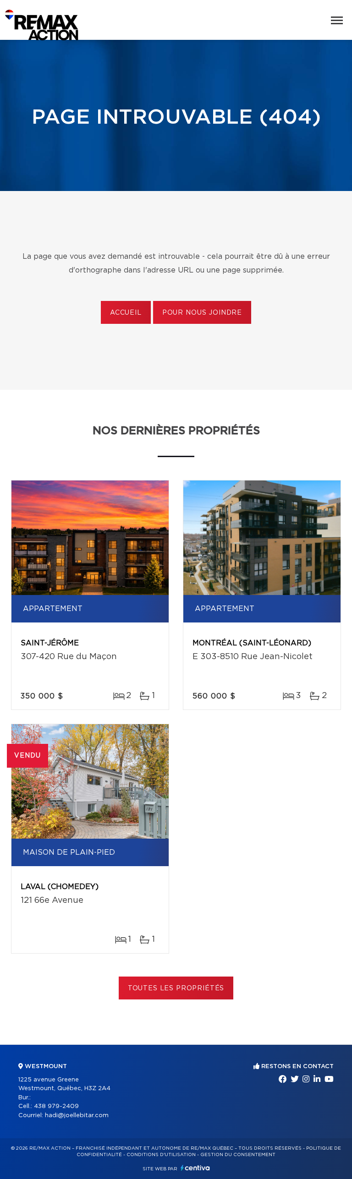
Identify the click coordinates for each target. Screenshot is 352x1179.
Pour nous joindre (202, 313)
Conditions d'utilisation (161, 1154)
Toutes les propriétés (176, 988)
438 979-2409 (56, 1106)
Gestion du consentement (237, 1154)
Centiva (195, 1168)
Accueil (126, 313)
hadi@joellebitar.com (77, 1116)
